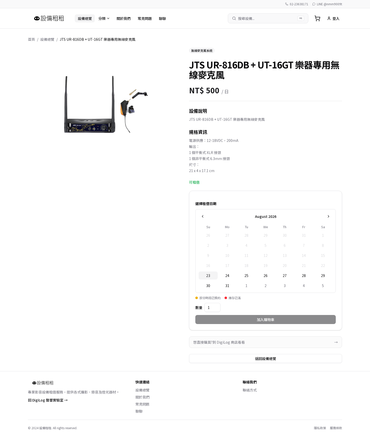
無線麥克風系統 (201, 50)
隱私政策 (320, 428)
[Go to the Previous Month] (203, 216)
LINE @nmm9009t (329, 4)
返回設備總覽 (265, 358)
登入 (336, 18)
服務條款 (336, 428)
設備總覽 (85, 18)
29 (323, 275)
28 (304, 275)
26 (266, 275)
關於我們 (124, 18)
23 (208, 275)
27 (285, 275)
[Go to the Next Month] (328, 216)
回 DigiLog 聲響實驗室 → (48, 400)
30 (208, 285)
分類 (101, 18)
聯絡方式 (250, 389)
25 (246, 275)
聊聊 (162, 18)
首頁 (31, 39)
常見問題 (145, 18)
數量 (198, 307)
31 (227, 285)
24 (227, 275)
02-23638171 (299, 4)
